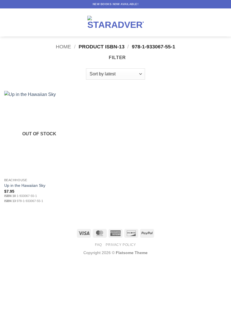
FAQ (98, 245)
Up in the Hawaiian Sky (24, 185)
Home (63, 47)
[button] (7, 22)
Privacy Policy (121, 245)
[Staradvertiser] (115, 22)
